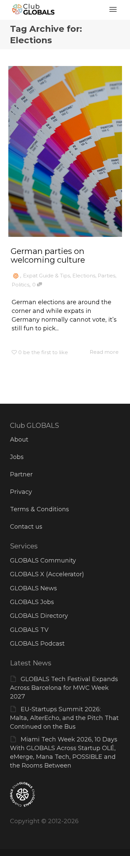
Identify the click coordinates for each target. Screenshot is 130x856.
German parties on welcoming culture (48, 255)
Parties (106, 275)
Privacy (21, 492)
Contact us (26, 526)
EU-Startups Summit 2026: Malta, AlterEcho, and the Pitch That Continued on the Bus (64, 718)
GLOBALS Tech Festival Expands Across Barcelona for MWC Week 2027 (64, 687)
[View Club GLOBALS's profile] (16, 275)
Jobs (17, 457)
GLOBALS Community (43, 560)
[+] (65, 151)
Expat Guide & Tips (46, 275)
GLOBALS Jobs (32, 602)
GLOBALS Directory (39, 615)
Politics (20, 284)
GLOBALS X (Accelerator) (47, 574)
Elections (83, 275)
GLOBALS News (33, 588)
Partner (21, 474)
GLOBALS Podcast (37, 643)
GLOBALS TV (29, 630)
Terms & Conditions (39, 509)
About (19, 439)
